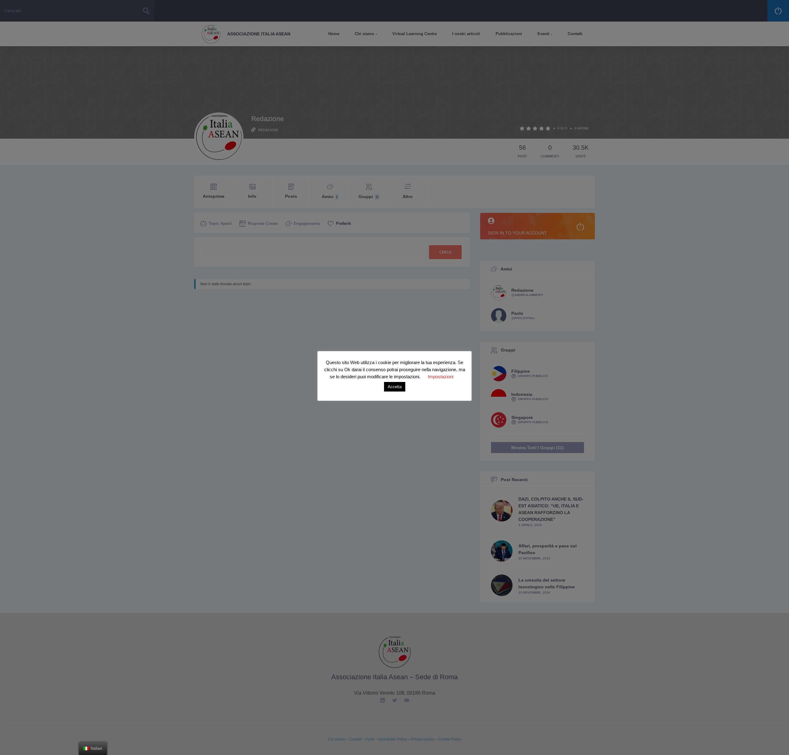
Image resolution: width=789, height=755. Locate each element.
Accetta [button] (395, 386)
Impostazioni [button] (440, 376)
